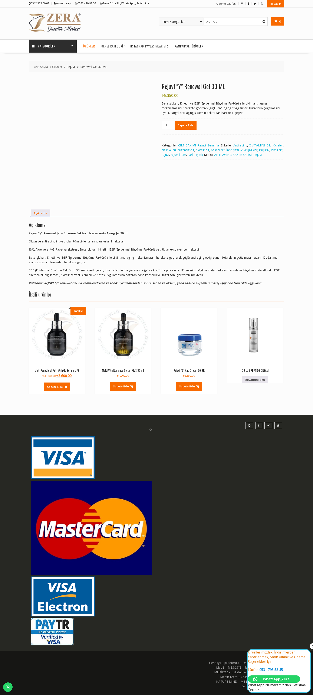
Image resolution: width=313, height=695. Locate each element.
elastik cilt (202, 150)
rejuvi (165, 155)
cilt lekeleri (169, 150)
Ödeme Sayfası (226, 4)
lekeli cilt (277, 150)
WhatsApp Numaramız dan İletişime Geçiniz (277, 671)
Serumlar (214, 145)
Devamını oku (255, 380)
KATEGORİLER (46, 46)
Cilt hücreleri (275, 145)
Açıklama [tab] (40, 213)
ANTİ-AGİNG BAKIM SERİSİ (233, 155)
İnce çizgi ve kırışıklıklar (241, 150)
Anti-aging (240, 145)
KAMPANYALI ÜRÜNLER (189, 46)
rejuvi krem (178, 155)
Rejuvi (202, 145)
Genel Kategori (112, 46)
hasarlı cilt (218, 150)
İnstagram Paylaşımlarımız (148, 46)
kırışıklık (264, 150)
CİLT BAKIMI (187, 145)
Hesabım (275, 4)
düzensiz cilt (186, 150)
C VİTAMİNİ (257, 145)
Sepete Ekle (186, 125)
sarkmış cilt (195, 155)
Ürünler (89, 46)
